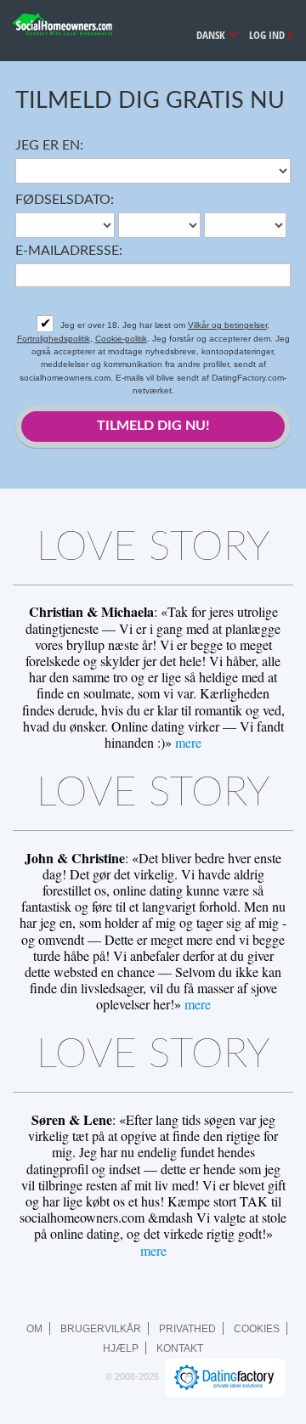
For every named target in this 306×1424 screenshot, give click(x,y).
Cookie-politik (121, 338)
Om (34, 1329)
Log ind (267, 34)
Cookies (257, 1329)
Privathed (187, 1329)
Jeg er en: (49, 145)
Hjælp (121, 1348)
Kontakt (179, 1348)
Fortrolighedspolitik (53, 338)
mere (188, 742)
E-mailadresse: (68, 250)
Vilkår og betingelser (227, 325)
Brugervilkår (100, 1329)
